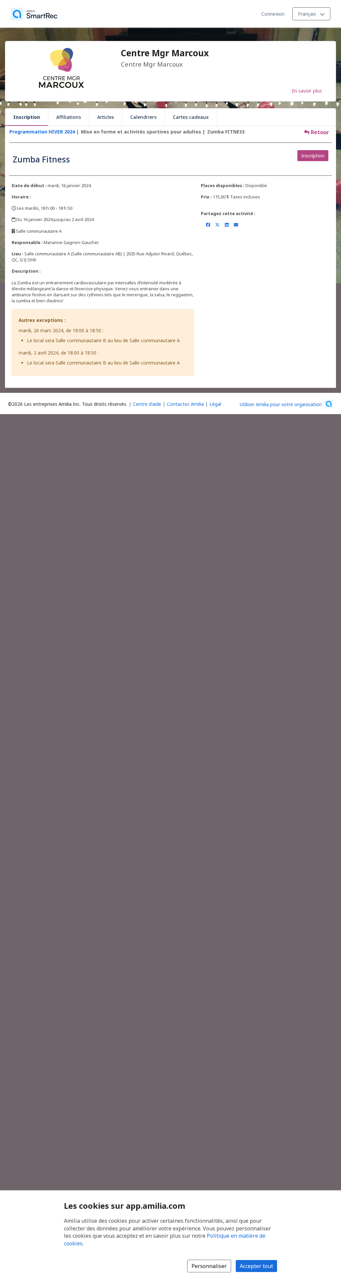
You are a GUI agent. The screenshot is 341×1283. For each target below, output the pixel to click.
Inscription (26, 117)
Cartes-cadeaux (191, 117)
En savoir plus (307, 90)
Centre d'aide (147, 404)
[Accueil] (34, 14)
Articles (105, 117)
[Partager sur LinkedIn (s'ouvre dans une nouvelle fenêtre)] (226, 225)
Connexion (272, 14)
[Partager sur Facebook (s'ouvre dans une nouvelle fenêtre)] (208, 225)
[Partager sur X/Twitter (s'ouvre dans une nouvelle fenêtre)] (217, 225)
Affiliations (68, 117)
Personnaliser (209, 1266)
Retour (319, 132)
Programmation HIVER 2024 (42, 131)
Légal (215, 404)
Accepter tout (256, 1266)
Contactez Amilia (185, 404)
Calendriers (143, 117)
